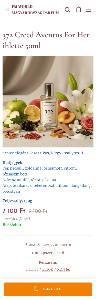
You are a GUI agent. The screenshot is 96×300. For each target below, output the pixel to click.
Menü (88, 9)
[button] (67, 9)
